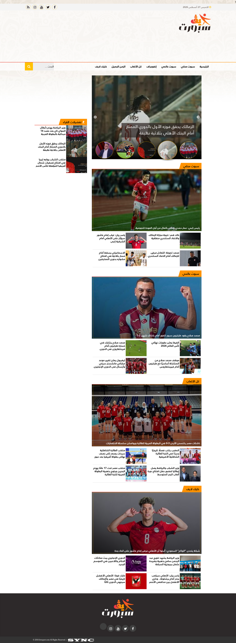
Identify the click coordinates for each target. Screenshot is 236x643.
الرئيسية (204, 66)
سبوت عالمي (168, 66)
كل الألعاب (136, 66)
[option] (146, 117)
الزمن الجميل (118, 66)
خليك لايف (101, 66)
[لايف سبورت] (195, 23)
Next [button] (95, 117)
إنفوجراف (151, 66)
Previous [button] (198, 117)
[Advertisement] (83, 36)
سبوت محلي (188, 66)
